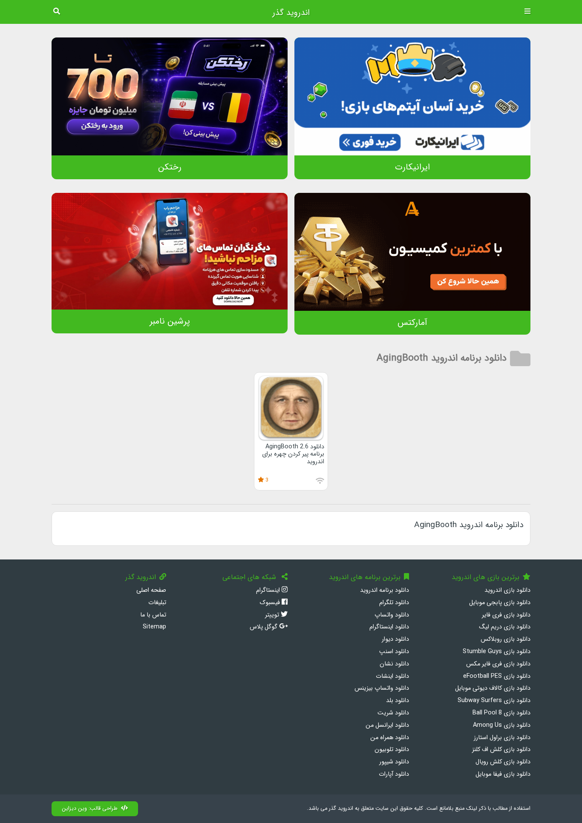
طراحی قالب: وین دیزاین (90, 808)
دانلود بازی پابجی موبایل (499, 603)
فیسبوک (270, 603)
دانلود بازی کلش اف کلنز (501, 749)
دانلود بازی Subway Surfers (494, 700)
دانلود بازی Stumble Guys (496, 652)
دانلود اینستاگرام (389, 627)
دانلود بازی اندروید (507, 590)
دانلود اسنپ (394, 652)
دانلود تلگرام (394, 603)
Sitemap (154, 627)
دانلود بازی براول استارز (502, 738)
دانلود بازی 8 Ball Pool (501, 713)
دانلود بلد (397, 700)
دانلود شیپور (394, 762)
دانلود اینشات (392, 676)
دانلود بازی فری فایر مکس (498, 664)
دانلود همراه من (389, 738)
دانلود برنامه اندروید (384, 590)
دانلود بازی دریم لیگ (504, 627)
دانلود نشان (394, 664)
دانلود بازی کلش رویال (502, 762)
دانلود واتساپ (392, 615)
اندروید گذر (291, 12)
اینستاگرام (269, 590)
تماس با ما (153, 615)
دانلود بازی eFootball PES (496, 676)
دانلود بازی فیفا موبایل (502, 774)
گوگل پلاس (264, 627)
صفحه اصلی (151, 590)
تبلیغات (157, 603)
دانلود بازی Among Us (501, 725)
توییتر (273, 615)
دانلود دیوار (395, 639)
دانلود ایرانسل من (387, 725)
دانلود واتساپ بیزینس (381, 688)
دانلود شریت (393, 713)
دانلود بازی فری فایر (506, 615)
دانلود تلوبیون (392, 749)
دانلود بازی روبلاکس (505, 639)
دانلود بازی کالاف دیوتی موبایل (492, 688)
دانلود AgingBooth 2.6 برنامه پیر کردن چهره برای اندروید (293, 454)
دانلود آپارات (394, 774)
